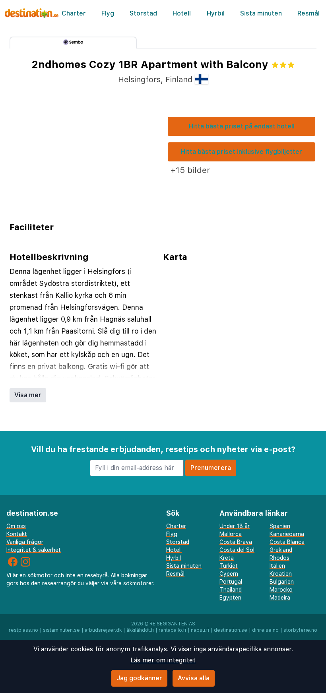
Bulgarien (282, 581)
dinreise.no (265, 630)
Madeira (280, 597)
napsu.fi (200, 630)
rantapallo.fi (172, 630)
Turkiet (228, 566)
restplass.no (23, 630)
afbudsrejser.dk (103, 630)
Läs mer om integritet (163, 660)
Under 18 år (234, 526)
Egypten (230, 597)
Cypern (228, 574)
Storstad (143, 13)
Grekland (281, 550)
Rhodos (279, 558)
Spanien (280, 526)
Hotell (182, 13)
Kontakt (16, 534)
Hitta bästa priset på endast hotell (242, 126)
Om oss (16, 526)
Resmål (308, 13)
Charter (74, 13)
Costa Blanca (287, 542)
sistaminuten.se (61, 630)
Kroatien (281, 574)
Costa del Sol (236, 550)
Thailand (230, 589)
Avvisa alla (194, 678)
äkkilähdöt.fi (140, 630)
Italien (277, 566)
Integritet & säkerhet (33, 550)
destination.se (230, 630)
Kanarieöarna (287, 534)
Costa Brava (235, 542)
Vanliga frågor (24, 542)
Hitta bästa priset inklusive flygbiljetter (241, 151)
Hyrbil (216, 13)
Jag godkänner (139, 678)
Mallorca (230, 534)
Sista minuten (261, 13)
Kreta (226, 558)
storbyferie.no (300, 630)
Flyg (107, 13)
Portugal (230, 581)
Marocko (281, 589)
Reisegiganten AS (172, 624)
